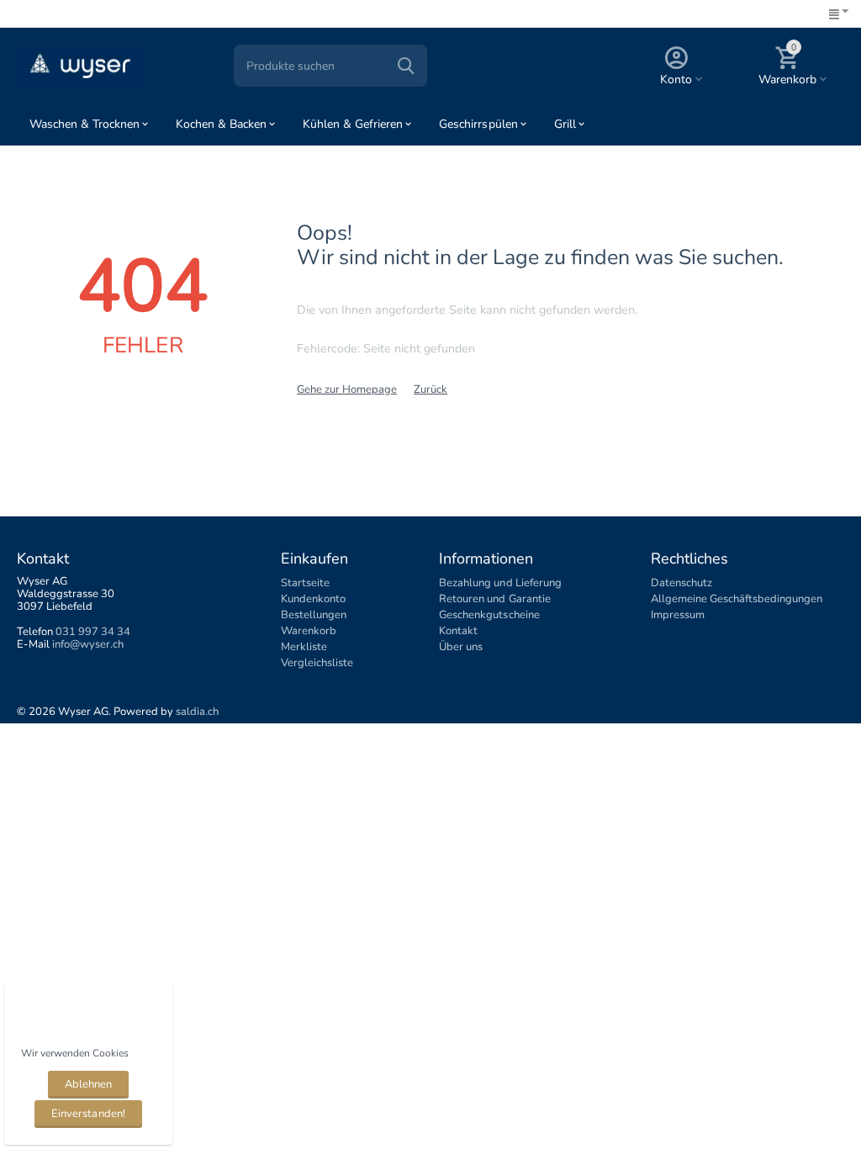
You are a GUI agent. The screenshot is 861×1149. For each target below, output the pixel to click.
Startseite (305, 582)
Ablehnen (88, 1084)
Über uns (461, 646)
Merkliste (304, 646)
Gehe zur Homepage (347, 389)
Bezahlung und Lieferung (500, 582)
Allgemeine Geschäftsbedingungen (736, 598)
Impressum (678, 614)
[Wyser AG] (80, 64)
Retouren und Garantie (494, 598)
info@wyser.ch (88, 644)
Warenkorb (308, 630)
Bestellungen (313, 614)
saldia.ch (197, 711)
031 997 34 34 (92, 631)
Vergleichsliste (317, 662)
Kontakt (458, 630)
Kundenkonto (313, 598)
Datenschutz (681, 582)
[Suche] (406, 65)
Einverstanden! (87, 1113)
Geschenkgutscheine (489, 614)
